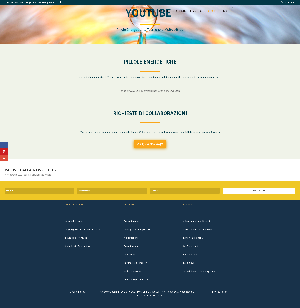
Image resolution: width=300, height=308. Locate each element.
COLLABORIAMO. (152, 144)
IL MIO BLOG (196, 11)
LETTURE (224, 11)
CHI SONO (181, 11)
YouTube (210, 11)
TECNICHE (164, 11)
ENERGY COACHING (142, 11)
